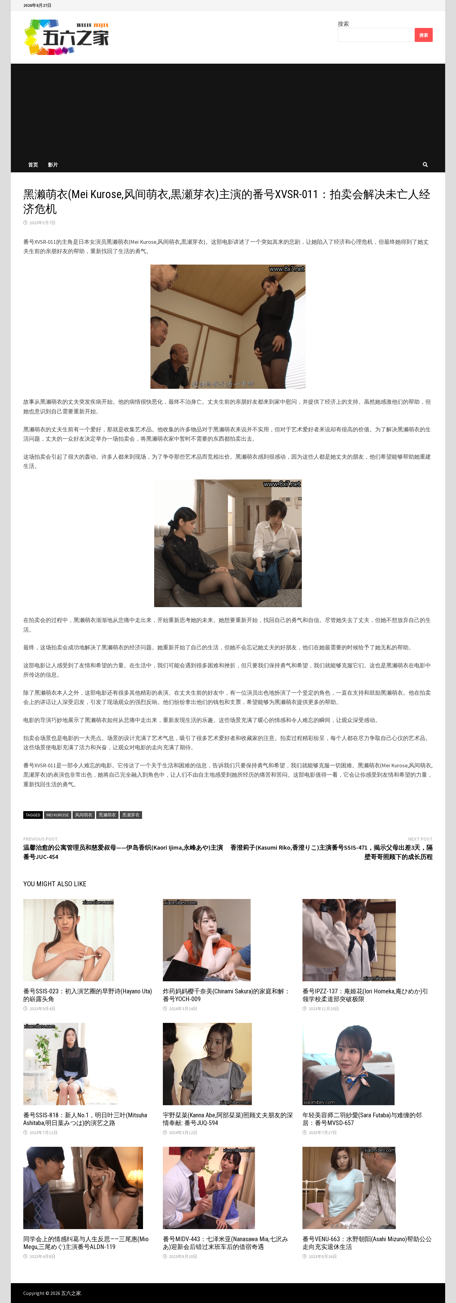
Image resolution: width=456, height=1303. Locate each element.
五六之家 (71, 1293)
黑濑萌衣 (107, 815)
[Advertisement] (228, 110)
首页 (33, 164)
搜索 (343, 23)
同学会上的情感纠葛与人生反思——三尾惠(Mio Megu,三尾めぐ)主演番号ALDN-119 (86, 1243)
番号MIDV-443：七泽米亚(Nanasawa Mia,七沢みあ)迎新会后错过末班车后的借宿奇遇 (225, 1243)
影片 (53, 164)
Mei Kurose (58, 815)
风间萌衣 (83, 815)
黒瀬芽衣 (131, 815)
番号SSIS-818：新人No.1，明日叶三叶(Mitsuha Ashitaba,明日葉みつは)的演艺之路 (85, 1119)
